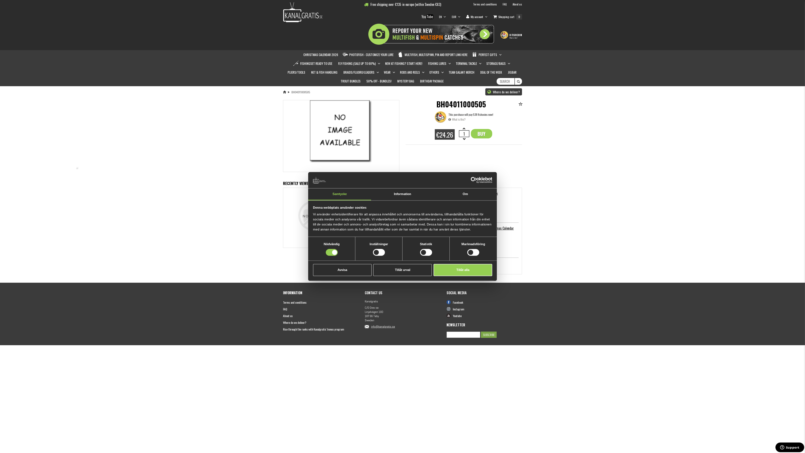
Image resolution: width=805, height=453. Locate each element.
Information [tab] (402, 194)
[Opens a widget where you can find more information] (789, 448)
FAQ (285, 309)
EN (441, 16)
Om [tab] (465, 194)
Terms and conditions (294, 302)
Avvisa (342, 270)
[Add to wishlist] (521, 104)
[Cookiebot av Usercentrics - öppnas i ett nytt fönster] (474, 180)
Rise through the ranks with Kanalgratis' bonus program (313, 329)
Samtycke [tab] (339, 194)
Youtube (457, 316)
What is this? (513, 37)
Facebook (458, 302)
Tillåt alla (462, 270)
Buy (482, 133)
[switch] (379, 252)
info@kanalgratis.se (383, 326)
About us (288, 316)
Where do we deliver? (506, 92)
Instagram (458, 309)
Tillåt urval (402, 270)
